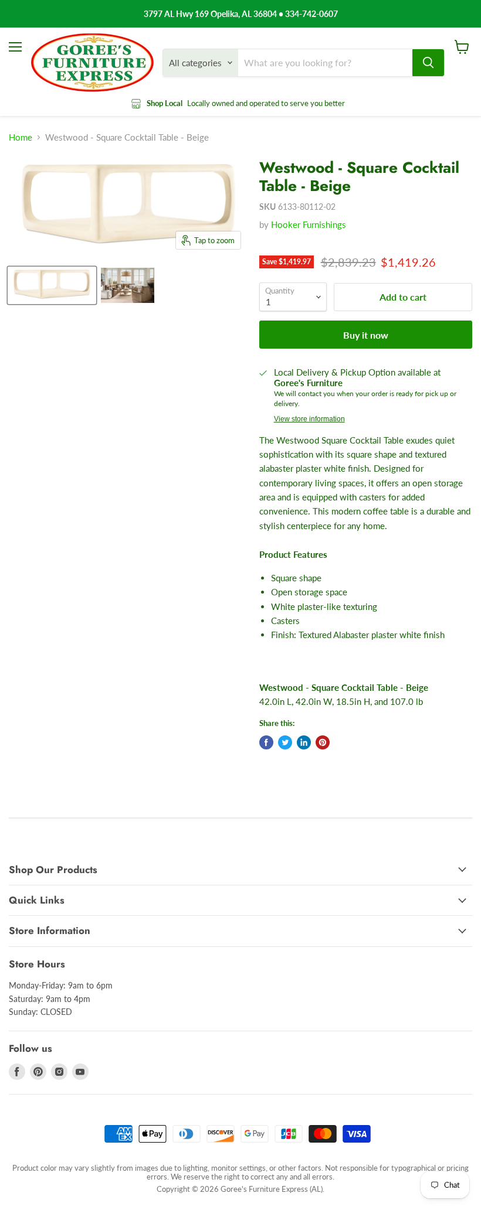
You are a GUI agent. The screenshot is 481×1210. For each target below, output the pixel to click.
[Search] (428, 62)
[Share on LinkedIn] (304, 742)
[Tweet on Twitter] (285, 742)
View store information (309, 419)
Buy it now (365, 334)
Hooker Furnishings (308, 224)
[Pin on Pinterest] (323, 742)
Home (20, 137)
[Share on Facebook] (266, 742)
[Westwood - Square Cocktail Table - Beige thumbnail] (52, 285)
